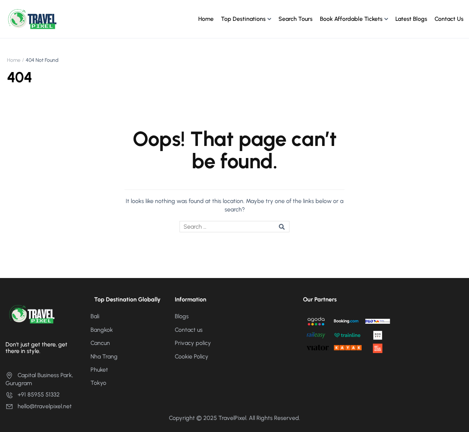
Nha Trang (104, 356)
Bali (95, 316)
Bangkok (102, 329)
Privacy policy (193, 342)
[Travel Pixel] (31, 18)
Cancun (100, 342)
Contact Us (449, 18)
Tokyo (98, 382)
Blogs (182, 316)
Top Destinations (243, 18)
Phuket (99, 369)
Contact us (189, 329)
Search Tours (295, 18)
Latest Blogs (411, 18)
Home (206, 18)
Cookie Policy (191, 356)
